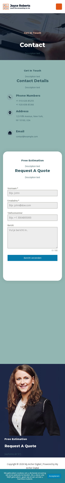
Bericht (11, 225)
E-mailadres (13, 200)
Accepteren (54, 476)
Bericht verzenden (32, 257)
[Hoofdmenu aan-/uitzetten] (59, 6)
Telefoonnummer (15, 213)
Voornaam (13, 188)
